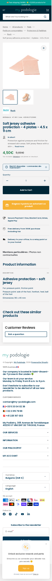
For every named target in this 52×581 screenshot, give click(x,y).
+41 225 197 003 (14, 417)
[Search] (41, 17)
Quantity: (7, 172)
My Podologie (19, 359)
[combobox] (24, 17)
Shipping (16, 153)
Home (5, 27)
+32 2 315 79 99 (14, 413)
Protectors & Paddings (12, 34)
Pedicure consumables (13, 31)
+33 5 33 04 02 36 (15, 408)
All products (17, 27)
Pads (29, 27)
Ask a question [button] (16, 331)
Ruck (28, 34)
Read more (31, 143)
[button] (4, 10)
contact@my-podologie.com (19, 404)
